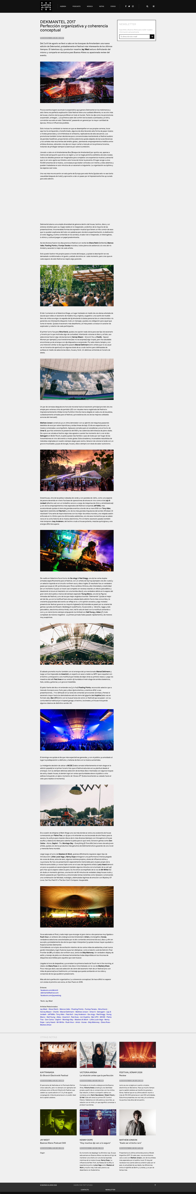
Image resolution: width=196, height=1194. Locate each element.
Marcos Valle (65, 1009)
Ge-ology (91, 1014)
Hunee (84, 1022)
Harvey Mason (46, 1012)
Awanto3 (66, 1017)
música (90, 6)
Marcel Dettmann (67, 1012)
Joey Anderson (80, 1014)
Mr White (60, 1022)
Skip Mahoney (93, 1022)
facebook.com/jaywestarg (51, 995)
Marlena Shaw (45, 1025)
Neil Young (51, 1017)
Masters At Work (81, 1020)
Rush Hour (70, 1022)
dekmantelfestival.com (49, 993)
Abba (59, 1017)
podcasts (76, 6)
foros (113, 6)
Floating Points (77, 1009)
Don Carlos (49, 1020)
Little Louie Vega (96, 1020)
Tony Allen (60, 1014)
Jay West (43, 1009)
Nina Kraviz (102, 1009)
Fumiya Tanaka (91, 1009)
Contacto (85, 1190)
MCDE (102, 1017)
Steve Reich (53, 1009)
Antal (78, 1022)
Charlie (56, 1012)
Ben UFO (94, 1017)
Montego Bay (67, 1020)
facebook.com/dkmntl (49, 990)
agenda (63, 6)
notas (101, 6)
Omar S (93, 1012)
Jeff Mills (51, 1014)
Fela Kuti (69, 1014)
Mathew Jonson (82, 1012)
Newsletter (110, 1190)
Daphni (58, 1020)
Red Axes (75, 1017)
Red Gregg (100, 1014)
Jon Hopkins (85, 1017)
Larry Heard (50, 1022)
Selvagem (101, 1012)
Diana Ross (105, 1022)
